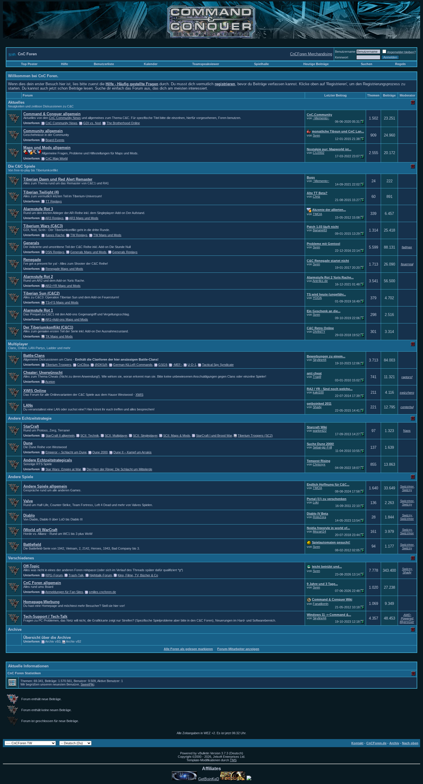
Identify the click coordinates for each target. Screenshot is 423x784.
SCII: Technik (89, 435)
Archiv (394, 743)
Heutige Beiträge (316, 64)
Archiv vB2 (73, 641)
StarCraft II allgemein (60, 435)
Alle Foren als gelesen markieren (188, 649)
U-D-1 (192, 364)
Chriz (316, 196)
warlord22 (320, 430)
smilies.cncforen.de (102, 592)
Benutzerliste (104, 64)
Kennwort (341, 57)
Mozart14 (319, 531)
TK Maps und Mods (59, 336)
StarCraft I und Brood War (214, 435)
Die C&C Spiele (21, 166)
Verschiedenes (21, 558)
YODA (317, 298)
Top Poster (29, 64)
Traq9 (317, 376)
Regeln (400, 64)
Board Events (54, 140)
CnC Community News (65, 118)
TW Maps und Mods (107, 235)
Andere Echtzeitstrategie (30, 418)
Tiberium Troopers (58, 364)
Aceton (50, 381)
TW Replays (78, 235)
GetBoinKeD (208, 779)
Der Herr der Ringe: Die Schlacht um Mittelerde (119, 469)
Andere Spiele (20, 477)
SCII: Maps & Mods (176, 435)
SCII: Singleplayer (145, 435)
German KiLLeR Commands (133, 364)
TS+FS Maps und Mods (62, 302)
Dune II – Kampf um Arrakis (132, 452)
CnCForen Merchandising (311, 54)
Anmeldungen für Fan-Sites (64, 592)
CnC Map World (56, 158)
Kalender (150, 64)
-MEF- (177, 364)
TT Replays (53, 201)
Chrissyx (319, 464)
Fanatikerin (320, 603)
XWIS (139, 394)
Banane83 (320, 230)
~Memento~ (321, 118)
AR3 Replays (54, 218)
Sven (316, 135)
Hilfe (64, 64)
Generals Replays (125, 252)
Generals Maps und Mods (88, 252)
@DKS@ (101, 364)
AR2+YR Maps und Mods (63, 285)
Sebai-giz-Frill (322, 447)
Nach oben (410, 743)
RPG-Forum (54, 575)
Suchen (366, 64)
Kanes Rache (54, 235)
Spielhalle (261, 64)
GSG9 (162, 364)
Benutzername (345, 51)
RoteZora (319, 517)
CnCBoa (83, 364)
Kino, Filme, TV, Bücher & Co (138, 575)
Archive (15, 629)
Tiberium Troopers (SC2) (255, 435)
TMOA (317, 214)
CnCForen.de (376, 743)
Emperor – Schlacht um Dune (66, 452)
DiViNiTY (319, 331)
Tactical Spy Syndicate (218, 364)
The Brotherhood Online (123, 123)
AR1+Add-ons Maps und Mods (66, 319)
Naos (407, 430)
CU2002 (318, 152)
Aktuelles (16, 102)
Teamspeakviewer (205, 64)
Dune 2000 (100, 452)
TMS (233, 760)
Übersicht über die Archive (47, 637)
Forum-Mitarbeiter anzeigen (238, 649)
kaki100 (318, 392)
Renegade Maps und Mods (64, 268)
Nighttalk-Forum (100, 575)
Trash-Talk (76, 575)
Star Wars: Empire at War (63, 469)
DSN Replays (54, 252)
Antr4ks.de (320, 281)
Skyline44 (319, 359)
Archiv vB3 (52, 641)
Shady (317, 407)
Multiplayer (18, 344)
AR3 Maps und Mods (83, 218)
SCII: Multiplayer (116, 435)
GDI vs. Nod (92, 123)
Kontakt (357, 743)
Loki (316, 502)
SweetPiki (87, 684)
